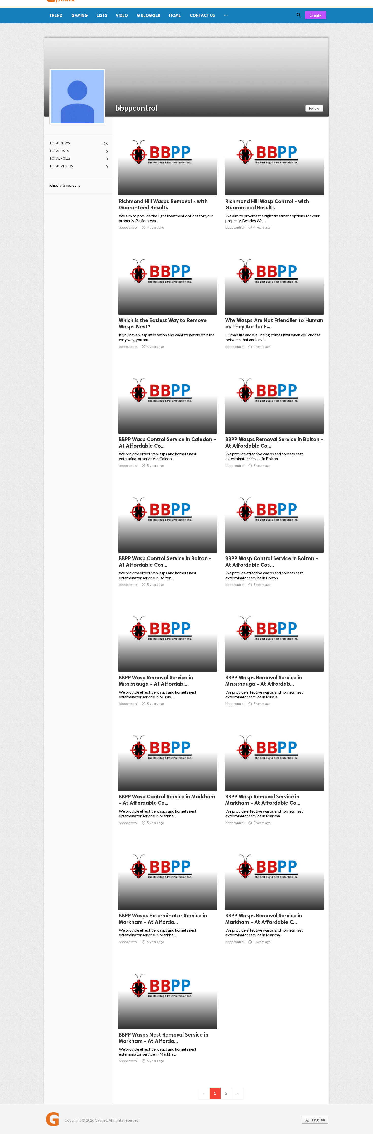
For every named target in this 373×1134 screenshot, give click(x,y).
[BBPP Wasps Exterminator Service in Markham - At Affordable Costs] (167, 896)
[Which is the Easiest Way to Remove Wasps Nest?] (167, 301)
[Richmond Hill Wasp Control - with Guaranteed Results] (274, 182)
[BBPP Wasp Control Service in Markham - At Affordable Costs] (167, 777)
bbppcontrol (136, 108)
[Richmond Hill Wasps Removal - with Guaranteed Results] (167, 182)
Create (315, 15)
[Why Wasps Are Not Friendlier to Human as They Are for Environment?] (274, 301)
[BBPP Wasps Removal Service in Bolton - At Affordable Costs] (274, 420)
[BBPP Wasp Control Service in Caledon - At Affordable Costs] (167, 420)
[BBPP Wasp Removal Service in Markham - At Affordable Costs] (274, 777)
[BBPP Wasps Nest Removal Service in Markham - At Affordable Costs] (167, 1015)
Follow (314, 108)
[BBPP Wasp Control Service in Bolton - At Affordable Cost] (167, 539)
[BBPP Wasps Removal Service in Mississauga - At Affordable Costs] (274, 658)
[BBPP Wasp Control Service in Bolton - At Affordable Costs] (274, 539)
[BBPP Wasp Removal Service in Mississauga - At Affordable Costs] (167, 658)
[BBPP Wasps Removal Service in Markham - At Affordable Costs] (274, 896)
